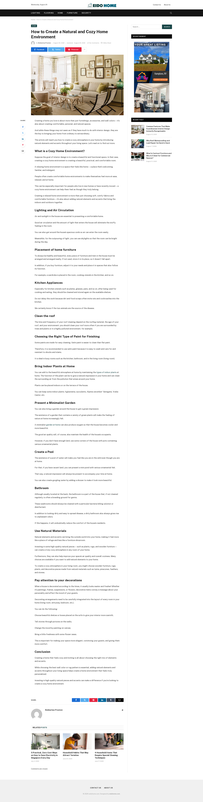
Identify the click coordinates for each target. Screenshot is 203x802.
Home (60, 13)
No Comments (94, 43)
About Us (167, 5)
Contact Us (157, 5)
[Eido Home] (101, 4)
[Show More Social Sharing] (84, 49)
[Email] (22, 151)
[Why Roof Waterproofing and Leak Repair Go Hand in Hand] (137, 143)
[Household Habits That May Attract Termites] (77, 741)
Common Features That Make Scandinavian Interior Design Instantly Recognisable (158, 128)
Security (86, 13)
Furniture (72, 13)
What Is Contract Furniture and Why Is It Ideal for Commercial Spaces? (159, 155)
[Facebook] (22, 127)
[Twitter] (22, 133)
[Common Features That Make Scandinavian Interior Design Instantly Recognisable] (137, 129)
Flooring (49, 13)
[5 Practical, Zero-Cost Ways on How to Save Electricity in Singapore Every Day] (45, 741)
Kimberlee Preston (44, 43)
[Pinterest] (22, 145)
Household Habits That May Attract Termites (75, 754)
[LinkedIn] (22, 139)
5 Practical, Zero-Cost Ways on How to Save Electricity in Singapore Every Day (44, 755)
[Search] (171, 13)
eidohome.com (114, 794)
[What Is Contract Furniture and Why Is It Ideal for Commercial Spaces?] (137, 156)
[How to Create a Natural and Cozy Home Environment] (77, 85)
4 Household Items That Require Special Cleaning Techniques (106, 755)
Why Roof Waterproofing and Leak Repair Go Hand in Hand (158, 142)
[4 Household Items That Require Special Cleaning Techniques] (109, 741)
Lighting (35, 13)
